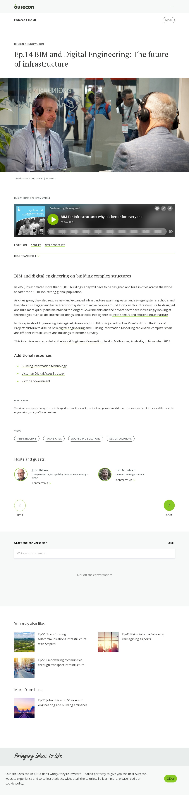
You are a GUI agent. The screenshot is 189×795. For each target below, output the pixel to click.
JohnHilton (24, 197)
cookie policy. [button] (15, 783)
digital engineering (72, 328)
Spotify (36, 245)
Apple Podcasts (55, 245)
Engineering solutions (85, 438)
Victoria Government (36, 381)
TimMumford (42, 197)
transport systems (72, 305)
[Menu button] (172, 6)
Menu (168, 20)
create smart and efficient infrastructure (140, 315)
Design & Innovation (29, 44)
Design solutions (120, 438)
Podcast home (25, 20)
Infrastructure (27, 438)
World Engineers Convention (82, 341)
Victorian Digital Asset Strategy (43, 374)
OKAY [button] (170, 779)
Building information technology (44, 366)
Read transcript (25, 256)
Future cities (54, 438)
